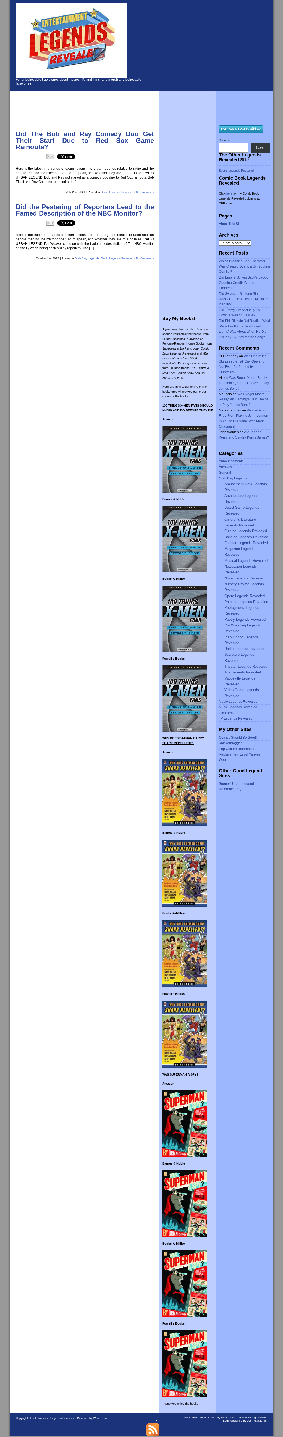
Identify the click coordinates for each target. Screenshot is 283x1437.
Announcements (231, 461)
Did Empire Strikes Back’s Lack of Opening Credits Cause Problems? (244, 283)
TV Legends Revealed (236, 718)
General (225, 472)
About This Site (230, 224)
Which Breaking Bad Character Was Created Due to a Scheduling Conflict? (244, 266)
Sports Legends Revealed (236, 170)
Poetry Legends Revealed (245, 619)
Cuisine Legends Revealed (245, 531)
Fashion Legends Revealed (246, 543)
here (229, 193)
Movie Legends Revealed (238, 702)
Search (224, 140)
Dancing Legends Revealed (246, 537)
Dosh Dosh (228, 1417)
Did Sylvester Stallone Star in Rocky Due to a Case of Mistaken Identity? (244, 299)
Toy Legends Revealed (242, 672)
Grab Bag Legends (87, 258)
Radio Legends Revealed (117, 191)
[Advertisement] (213, 44)
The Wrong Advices (254, 1417)
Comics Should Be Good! (238, 738)
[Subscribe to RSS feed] (152, 1435)
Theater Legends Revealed (245, 666)
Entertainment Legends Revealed (53, 1418)
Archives (225, 467)
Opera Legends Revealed (244, 596)
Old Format (227, 713)
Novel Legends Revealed (244, 578)
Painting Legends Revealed (246, 602)
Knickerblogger (230, 743)
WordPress (100, 1418)
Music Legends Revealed (238, 707)
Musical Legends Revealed (246, 560)
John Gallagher (256, 1420)
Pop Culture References (237, 749)
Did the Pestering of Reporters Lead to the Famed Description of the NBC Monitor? (85, 210)
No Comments (145, 191)
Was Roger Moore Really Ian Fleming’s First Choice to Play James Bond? (244, 383)
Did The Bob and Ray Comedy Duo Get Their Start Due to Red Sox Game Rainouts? (85, 140)
